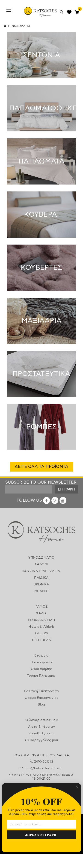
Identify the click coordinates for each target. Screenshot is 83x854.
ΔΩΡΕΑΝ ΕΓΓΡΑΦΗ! (41, 835)
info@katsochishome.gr (44, 768)
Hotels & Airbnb (41, 626)
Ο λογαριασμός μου (41, 720)
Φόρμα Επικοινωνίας (41, 698)
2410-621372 (43, 761)
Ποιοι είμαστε (41, 662)
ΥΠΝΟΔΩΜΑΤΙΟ (41, 557)
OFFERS (41, 633)
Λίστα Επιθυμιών (41, 726)
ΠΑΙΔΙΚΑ (41, 577)
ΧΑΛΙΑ (41, 613)
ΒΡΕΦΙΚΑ (41, 584)
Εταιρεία (41, 655)
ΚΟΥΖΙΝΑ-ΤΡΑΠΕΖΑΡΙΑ (41, 571)
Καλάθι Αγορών (41, 733)
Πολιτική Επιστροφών (41, 691)
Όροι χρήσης (41, 669)
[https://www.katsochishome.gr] (41, 533)
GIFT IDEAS (41, 640)
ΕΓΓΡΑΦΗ (66, 489)
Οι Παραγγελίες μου (41, 740)
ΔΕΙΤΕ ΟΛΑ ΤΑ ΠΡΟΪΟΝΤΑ (41, 467)
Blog (41, 704)
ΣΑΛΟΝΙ (41, 564)
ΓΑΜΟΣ (42, 606)
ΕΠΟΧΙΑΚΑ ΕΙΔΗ (41, 620)
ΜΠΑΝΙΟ (41, 591)
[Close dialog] (77, 787)
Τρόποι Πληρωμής (41, 675)
